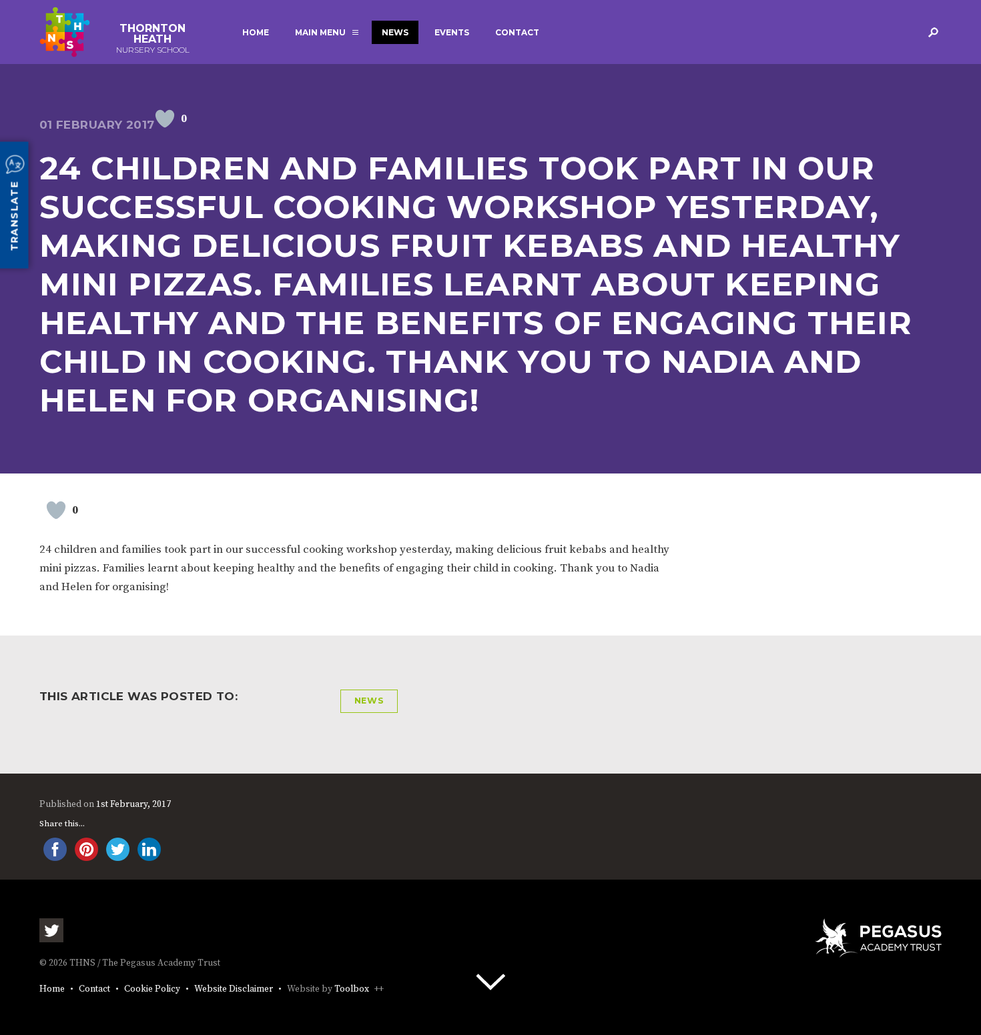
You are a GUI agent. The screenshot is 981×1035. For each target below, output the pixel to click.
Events (451, 32)
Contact (517, 32)
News (395, 32)
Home (255, 32)
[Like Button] (165, 119)
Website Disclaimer (233, 989)
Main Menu (320, 32)
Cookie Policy (152, 989)
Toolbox (351, 989)
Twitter (51, 930)
